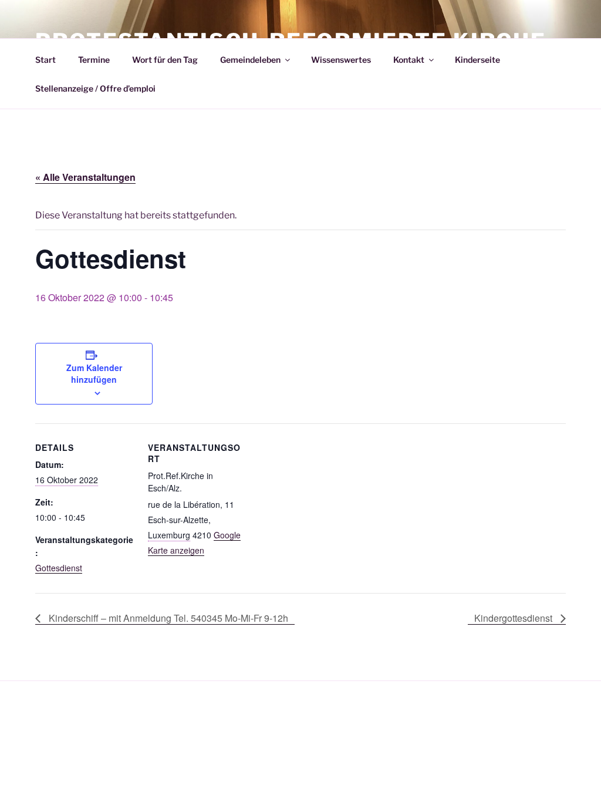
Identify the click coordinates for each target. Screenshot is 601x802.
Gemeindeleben (250, 60)
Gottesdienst (58, 568)
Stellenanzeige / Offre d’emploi (95, 88)
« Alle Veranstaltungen (85, 177)
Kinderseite (477, 60)
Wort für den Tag (165, 60)
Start (45, 60)
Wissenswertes (341, 60)
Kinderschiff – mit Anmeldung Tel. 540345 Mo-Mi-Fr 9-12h (167, 618)
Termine (94, 60)
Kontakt (408, 60)
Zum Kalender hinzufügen (94, 373)
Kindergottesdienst (514, 618)
